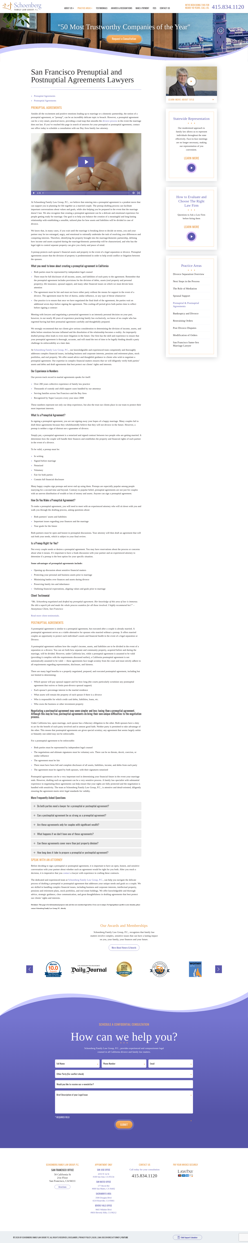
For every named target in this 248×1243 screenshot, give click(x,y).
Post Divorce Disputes (184, 327)
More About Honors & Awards (124, 947)
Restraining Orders (183, 320)
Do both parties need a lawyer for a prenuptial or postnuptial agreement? (73, 806)
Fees (154, 8)
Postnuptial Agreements (45, 100)
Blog (94, 1237)
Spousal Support (181, 295)
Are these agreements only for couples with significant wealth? (68, 825)
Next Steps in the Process (186, 281)
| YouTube (124, 1237)
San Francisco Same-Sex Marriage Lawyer (186, 344)
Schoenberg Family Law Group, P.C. (51, 350)
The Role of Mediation (185, 288)
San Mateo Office (103, 1181)
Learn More (191, 158)
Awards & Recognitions (121, 8)
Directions (62, 1186)
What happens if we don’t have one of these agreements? (65, 834)
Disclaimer (72, 1237)
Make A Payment (142, 8)
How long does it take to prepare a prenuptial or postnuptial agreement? (72, 852)
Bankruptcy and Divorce (186, 313)
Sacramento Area (103, 1193)
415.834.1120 (228, 7)
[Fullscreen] (138, 193)
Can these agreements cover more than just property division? (67, 843)
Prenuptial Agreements (44, 96)
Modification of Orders (185, 335)
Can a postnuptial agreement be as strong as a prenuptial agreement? (71, 815)
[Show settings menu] (133, 193)
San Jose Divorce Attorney (109, 1237)
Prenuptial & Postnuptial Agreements (186, 305)
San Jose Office (103, 1169)
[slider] (86, 193)
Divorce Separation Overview (188, 274)
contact (66, 873)
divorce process (110, 121)
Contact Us (165, 8)
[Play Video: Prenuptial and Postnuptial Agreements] (86, 162)
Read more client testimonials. (45, 615)
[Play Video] (33, 193)
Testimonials (101, 8)
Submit (124, 1125)
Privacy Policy (85, 1237)
